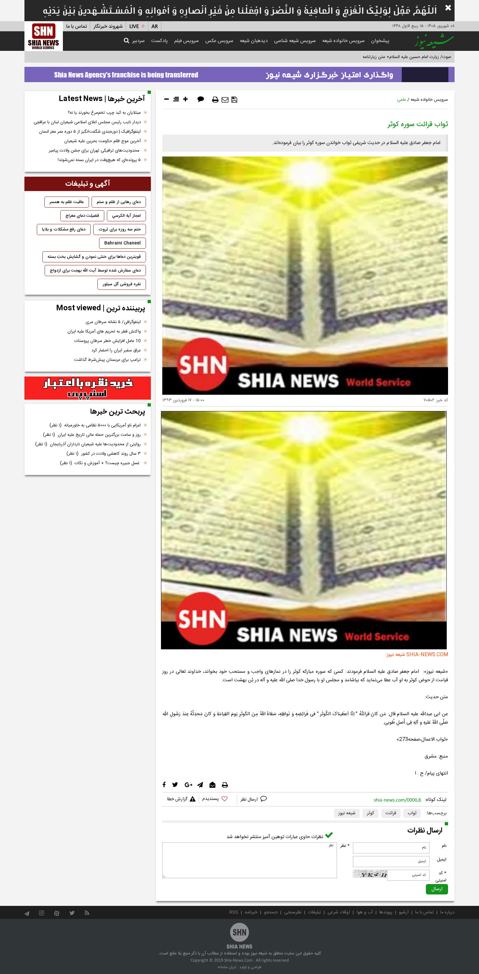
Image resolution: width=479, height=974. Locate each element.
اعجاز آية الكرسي (126, 215)
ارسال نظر (249, 800)
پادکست (159, 41)
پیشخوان (380, 41)
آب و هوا (364, 912)
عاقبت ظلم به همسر (67, 202)
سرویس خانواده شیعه (343, 41)
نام (444, 845)
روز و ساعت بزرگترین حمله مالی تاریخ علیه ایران (92, 434)
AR (155, 26)
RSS (233, 912)
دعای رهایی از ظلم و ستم (119, 202)
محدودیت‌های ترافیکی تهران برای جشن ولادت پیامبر (95, 150)
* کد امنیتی (440, 877)
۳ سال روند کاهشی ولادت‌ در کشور (103, 453)
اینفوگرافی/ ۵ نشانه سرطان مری (113, 322)
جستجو (271, 912)
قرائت (390, 813)
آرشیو (404, 912)
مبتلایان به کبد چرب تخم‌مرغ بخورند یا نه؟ (104, 112)
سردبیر (138, 41)
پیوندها (385, 912)
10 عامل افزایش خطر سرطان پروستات (107, 341)
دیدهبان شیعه (254, 41)
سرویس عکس (219, 41)
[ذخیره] (234, 100)
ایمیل (441, 859)
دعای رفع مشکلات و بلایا (63, 229)
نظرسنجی (292, 912)
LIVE (134, 26)
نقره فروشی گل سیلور (122, 284)
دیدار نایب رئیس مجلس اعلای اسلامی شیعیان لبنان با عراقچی (87, 122)
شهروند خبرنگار (108, 26)
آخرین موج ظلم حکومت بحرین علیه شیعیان (102, 141)
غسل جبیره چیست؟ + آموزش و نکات (100, 463)
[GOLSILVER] (87, 388)
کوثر (370, 813)
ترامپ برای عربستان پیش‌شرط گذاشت (107, 359)
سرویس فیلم (186, 41)
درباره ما (447, 912)
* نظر (345, 845)
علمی (401, 99)
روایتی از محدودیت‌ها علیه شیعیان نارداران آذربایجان (88, 444)
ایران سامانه (227, 967)
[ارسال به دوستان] (225, 100)
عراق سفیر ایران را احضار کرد (116, 350)
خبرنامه (251, 912)
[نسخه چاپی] (215, 100)
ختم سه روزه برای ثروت (119, 229)
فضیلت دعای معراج (82, 215)
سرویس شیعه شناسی (295, 41)
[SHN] (43, 36)
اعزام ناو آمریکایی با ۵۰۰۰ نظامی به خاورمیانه (95, 425)
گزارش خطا (177, 799)
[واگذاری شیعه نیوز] (239, 72)
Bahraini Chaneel (122, 243)
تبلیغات (314, 912)
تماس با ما (76, 26)
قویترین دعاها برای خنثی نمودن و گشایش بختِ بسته (94, 256)
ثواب (412, 813)
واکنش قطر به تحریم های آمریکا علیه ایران (104, 331)
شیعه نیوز (347, 813)
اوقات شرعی (338, 912)
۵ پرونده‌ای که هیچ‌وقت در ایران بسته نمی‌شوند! (99, 160)
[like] (218, 799)
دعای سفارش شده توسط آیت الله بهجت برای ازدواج (95, 270)
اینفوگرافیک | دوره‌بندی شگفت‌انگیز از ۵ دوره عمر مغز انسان (90, 131)
